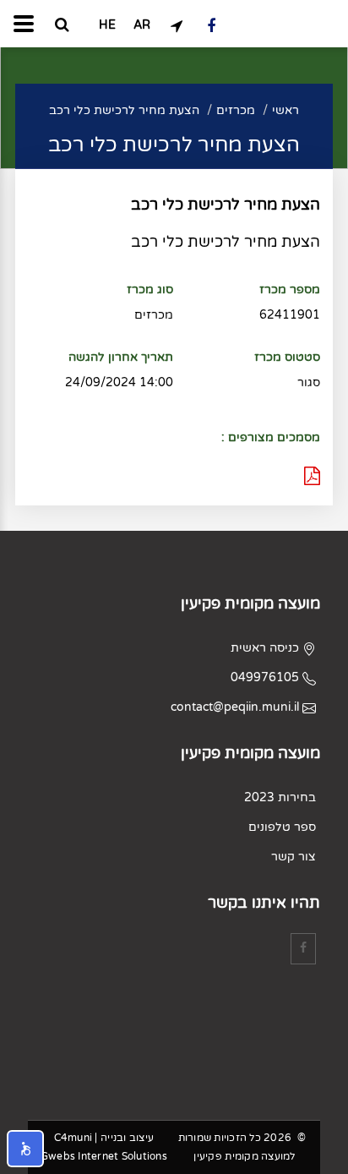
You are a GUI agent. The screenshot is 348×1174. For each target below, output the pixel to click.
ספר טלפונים (282, 827)
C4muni (73, 1138)
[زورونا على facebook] (211, 25)
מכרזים (235, 110)
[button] (25, 1149)
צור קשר (293, 856)
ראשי (285, 110)
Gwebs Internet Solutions (104, 1156)
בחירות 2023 (280, 797)
